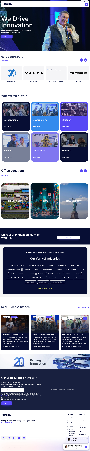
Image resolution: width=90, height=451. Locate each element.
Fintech (59, 269)
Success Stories (70, 422)
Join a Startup (82, 434)
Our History (81, 419)
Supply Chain (30, 282)
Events (68, 420)
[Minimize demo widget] (88, 444)
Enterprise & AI (48, 269)
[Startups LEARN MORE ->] (74, 110)
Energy (37, 269)
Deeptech (27, 269)
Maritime (41, 274)
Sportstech (79, 278)
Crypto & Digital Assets (13, 269)
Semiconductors (54, 278)
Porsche (58, 81)
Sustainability (43, 282)
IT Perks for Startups (84, 436)
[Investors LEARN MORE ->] (16, 140)
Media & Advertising (54, 274)
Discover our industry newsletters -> (63, 390)
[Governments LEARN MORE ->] (45, 110)
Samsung (80, 81)
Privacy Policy (4, 395)
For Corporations (71, 431)
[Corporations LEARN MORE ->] (16, 110)
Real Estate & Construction (37, 278)
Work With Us (82, 420)
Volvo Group (14, 81)
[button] (84, 1)
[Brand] (18, 415)
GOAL (82, 269)
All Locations (70, 417)
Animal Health (62, 265)
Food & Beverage (71, 269)
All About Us (82, 417)
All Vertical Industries (72, 419)
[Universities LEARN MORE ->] (45, 140)
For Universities (70, 435)
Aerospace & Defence (17, 265)
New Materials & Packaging (16, 278)
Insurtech (21, 274)
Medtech (67, 274)
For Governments (71, 433)
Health (12, 274)
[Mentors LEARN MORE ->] (74, 140)
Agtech (51, 265)
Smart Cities (67, 278)
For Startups (70, 429)
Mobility (77, 274)
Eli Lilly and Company (36, 81)
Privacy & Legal (82, 427)
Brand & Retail (75, 265)
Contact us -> (6, 423)
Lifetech (31, 274)
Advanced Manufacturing (36, 265)
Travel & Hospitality (58, 282)
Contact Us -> (69, 237)
